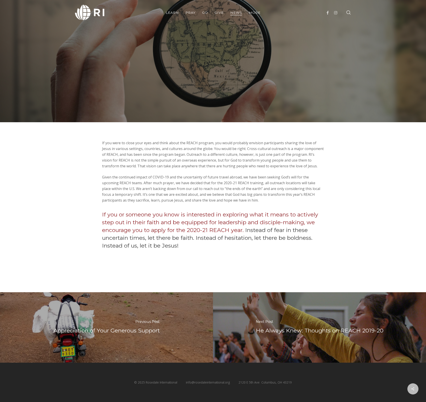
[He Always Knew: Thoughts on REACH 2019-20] (319, 327)
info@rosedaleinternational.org (208, 382)
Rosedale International (198, 113)
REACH (213, 84)
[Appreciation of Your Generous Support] (106, 327)
